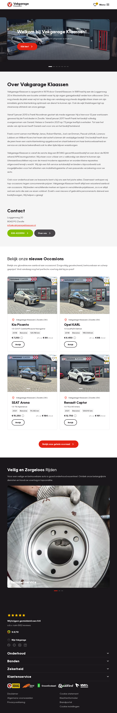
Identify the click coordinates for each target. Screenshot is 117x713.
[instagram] (19, 645)
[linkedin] (25, 645)
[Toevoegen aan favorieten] (53, 280)
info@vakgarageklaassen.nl (21, 225)
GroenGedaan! (49, 686)
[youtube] (14, 645)
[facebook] (8, 645)
